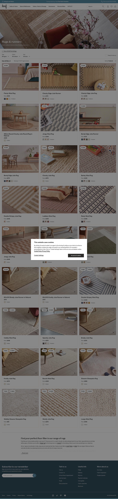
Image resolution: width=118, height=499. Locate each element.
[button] (39, 256)
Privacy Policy (46, 251)
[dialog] (59, 249)
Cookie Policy (38, 251)
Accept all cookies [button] (76, 255)
